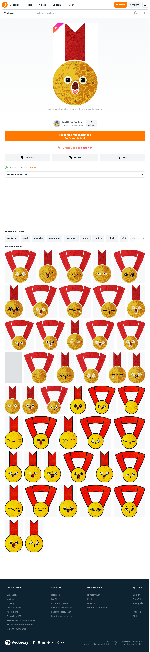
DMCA (54, 599)
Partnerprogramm (60, 603)
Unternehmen (13, 607)
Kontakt (90, 599)
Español (135, 599)
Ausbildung (12, 611)
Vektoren (14, 4)
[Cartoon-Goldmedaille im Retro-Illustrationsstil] (20, 266)
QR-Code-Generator (16, 628)
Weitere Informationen (17, 174)
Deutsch (135, 607)
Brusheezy (12, 594)
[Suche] (133, 13)
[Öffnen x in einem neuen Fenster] (58, 642)
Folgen (90, 125)
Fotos (29, 4)
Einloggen (132, 4)
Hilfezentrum (93, 594)
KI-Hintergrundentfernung (20, 624)
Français (135, 611)
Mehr (71, 4)
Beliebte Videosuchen (61, 616)
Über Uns (91, 603)
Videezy (10, 603)
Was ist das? (31, 167)
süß (124, 238)
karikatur (12, 238)
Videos (42, 4)
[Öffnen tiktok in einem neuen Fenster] (53, 642)
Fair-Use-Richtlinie (133, 643)
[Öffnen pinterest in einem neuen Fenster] (48, 642)
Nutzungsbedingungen (91, 643)
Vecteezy (11, 599)
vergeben (71, 238)
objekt (112, 238)
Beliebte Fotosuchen (61, 611)
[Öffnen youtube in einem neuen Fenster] (62, 642)
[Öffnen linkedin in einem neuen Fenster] (43, 642)
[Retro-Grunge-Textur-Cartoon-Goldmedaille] (78, 400)
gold (25, 238)
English (134, 594)
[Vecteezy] (5, 5)
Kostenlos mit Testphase (74, 136)
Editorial (57, 4)
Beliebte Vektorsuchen (62, 607)
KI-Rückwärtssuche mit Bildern (22, 620)
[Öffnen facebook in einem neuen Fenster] (34, 642)
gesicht (98, 238)
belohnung (54, 238)
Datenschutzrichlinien (113, 643)
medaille (38, 238)
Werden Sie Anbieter (97, 607)
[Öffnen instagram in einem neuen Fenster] (39, 642)
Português (136, 603)
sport (85, 238)
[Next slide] (138, 238)
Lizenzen (55, 594)
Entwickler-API (14, 616)
